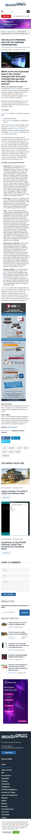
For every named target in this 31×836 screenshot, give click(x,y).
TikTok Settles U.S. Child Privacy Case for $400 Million (16, 16)
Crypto (3, 817)
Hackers (26, 448)
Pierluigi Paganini (7, 49)
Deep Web (5, 778)
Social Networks (7, 809)
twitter (7, 441)
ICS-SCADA (5, 815)
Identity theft (4, 113)
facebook (6, 438)
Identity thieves (5, 288)
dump (3, 143)
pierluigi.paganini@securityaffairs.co (12, 748)
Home (3, 32)
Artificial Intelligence (9, 789)
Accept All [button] (16, 832)
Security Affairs (6, 430)
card (4, 448)
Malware (11, 627)
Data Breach (6, 776)
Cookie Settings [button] (7, 832)
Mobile (3, 801)
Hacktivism (5, 784)
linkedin (17, 438)
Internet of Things (8, 792)
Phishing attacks (12, 127)
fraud (19, 448)
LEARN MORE (8, 752)
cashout (8, 120)
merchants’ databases (19, 128)
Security (11, 659)
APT (2, 773)
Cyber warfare (13, 673)
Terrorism (5, 812)
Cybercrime (12, 448)
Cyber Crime (11, 32)
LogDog (6, 416)
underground (13, 88)
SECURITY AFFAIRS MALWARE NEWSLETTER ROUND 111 (18, 656)
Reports (4, 803)
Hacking (4, 451)
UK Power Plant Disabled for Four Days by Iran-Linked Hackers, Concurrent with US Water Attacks (18, 667)
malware (18, 451)
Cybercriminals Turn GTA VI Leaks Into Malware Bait (14, 492)
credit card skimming (13, 132)
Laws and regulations (12, 637)
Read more (6, 497)
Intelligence (5, 787)
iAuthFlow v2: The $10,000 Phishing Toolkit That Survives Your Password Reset (13, 545)
